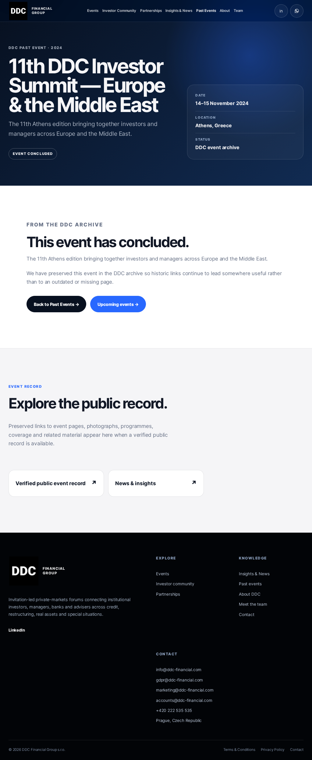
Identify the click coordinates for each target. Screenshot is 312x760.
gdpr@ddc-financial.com (179, 680)
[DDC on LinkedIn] (281, 11)
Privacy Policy (273, 750)
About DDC (249, 594)
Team (238, 11)
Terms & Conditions (239, 750)
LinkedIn (17, 630)
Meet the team (253, 604)
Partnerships (151, 11)
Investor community (175, 583)
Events (92, 11)
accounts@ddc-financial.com (184, 700)
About (224, 11)
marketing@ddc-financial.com (184, 690)
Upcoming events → (118, 304)
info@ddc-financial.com (178, 669)
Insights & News (178, 11)
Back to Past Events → (56, 304)
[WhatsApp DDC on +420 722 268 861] (296, 11)
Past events (250, 583)
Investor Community (119, 11)
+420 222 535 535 (174, 710)
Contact (246, 614)
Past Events (206, 11)
